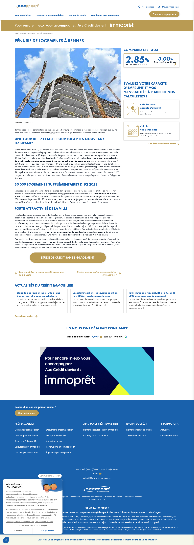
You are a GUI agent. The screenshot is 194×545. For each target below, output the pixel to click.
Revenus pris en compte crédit (60, 446)
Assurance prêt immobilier (49, 15)
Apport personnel (54, 441)
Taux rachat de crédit (136, 435)
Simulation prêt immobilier (105, 15)
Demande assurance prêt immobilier (100, 429)
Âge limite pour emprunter (59, 452)
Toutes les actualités (24, 316)
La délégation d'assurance (95, 435)
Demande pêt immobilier (27, 429)
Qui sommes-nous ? (169, 435)
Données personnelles (92, 496)
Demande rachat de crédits (139, 429)
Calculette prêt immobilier (27, 446)
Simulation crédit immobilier (162, 143)
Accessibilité (75, 496)
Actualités (165, 429)
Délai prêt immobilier (56, 435)
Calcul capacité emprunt (26, 452)
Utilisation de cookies (113, 496)
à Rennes (87, 234)
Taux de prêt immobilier (26, 441)
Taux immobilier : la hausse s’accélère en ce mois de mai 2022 (41, 273)
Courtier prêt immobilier (26, 435)
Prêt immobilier (23, 15)
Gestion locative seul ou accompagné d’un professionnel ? (96, 273)
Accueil (16, 33)
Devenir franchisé (170, 6)
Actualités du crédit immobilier (28, 33)
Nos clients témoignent (78, 336)
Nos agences (147, 6)
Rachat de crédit (77, 15)
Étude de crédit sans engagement (67, 257)
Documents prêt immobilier (59, 429)
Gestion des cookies (133, 496)
